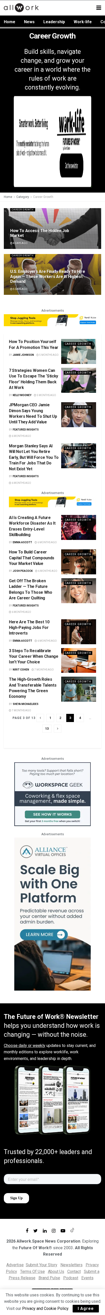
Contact (74, 1271)
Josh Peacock (23, 571)
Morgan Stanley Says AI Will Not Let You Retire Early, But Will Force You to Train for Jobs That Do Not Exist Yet (34, 457)
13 (47, 728)
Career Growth (43, 197)
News (29, 21)
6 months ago (21, 436)
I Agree (86, 1308)
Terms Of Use (32, 1271)
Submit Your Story (41, 1264)
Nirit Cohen (21, 669)
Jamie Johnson (23, 354)
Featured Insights (26, 429)
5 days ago (20, 289)
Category (22, 197)
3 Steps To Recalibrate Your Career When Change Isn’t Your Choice (33, 656)
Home (9, 21)
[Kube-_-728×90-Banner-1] (52, 320)
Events (87, 1277)
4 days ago (20, 243)
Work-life (83, 21)
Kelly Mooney (22, 395)
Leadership (54, 21)
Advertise (15, 1264)
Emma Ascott (22, 542)
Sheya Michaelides (25, 704)
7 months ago (44, 669)
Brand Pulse (49, 1277)
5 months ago (49, 354)
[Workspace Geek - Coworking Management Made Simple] (52, 793)
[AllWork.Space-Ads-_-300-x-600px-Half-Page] (52, 913)
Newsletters (71, 1264)
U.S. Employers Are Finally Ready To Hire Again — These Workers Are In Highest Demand (47, 276)
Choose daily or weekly (24, 1045)
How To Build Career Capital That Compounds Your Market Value (31, 558)
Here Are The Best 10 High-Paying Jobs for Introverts (29, 627)
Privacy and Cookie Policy (45, 1308)
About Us (56, 1271)
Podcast (70, 1277)
